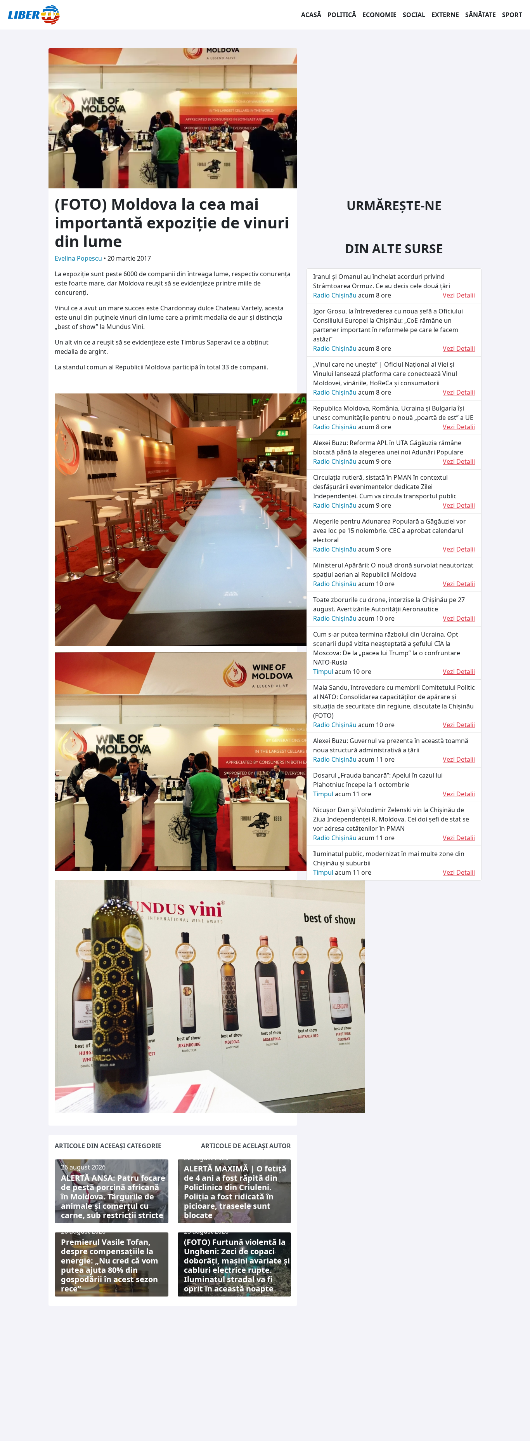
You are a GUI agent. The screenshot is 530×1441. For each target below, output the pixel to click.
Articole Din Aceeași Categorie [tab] (108, 1146)
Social (414, 14)
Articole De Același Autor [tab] (246, 1146)
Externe (445, 14)
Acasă (311, 14)
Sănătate (480, 14)
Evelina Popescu (79, 258)
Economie (379, 14)
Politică (341, 14)
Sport (512, 14)
